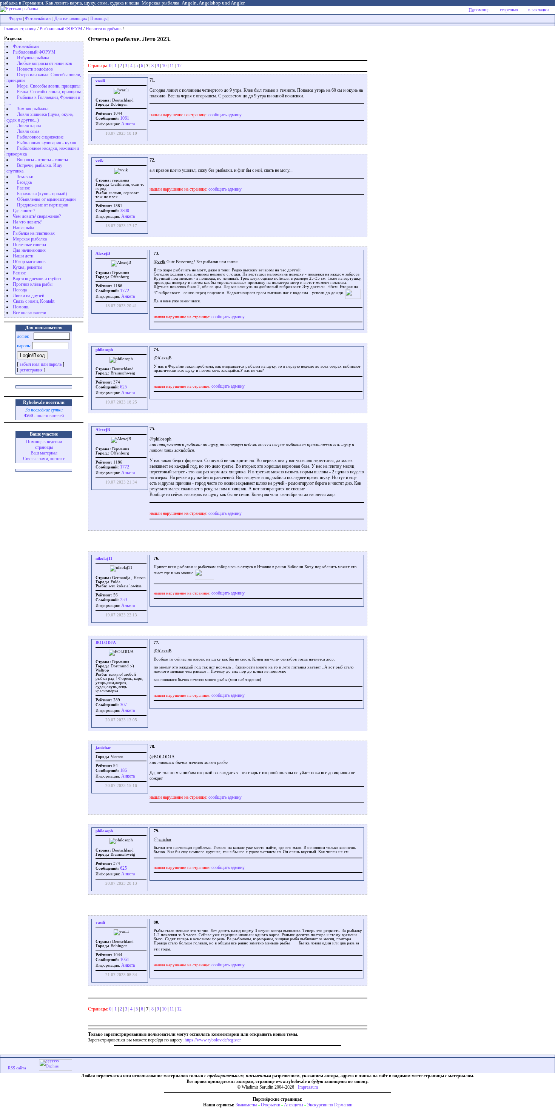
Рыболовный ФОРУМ (61, 28)
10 (164, 65)
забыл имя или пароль (41, 364)
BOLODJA (106, 643)
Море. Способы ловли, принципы (48, 86)
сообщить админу (225, 114)
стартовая (509, 9)
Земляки (25, 176)
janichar (103, 747)
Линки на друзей (28, 295)
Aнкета (128, 123)
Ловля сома (28, 131)
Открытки (270, 1104)
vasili (100, 81)
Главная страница (19, 28)
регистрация (31, 370)
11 (172, 65)
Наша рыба (23, 227)
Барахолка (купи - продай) (42, 193)
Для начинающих (70, 18)
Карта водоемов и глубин (37, 278)
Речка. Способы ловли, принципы (49, 91)
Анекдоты (293, 1104)
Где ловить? (24, 210)
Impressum (308, 1087)
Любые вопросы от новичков (44, 63)
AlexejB (103, 253)
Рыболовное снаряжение (40, 137)
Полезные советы (29, 244)
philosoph (104, 350)
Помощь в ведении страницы (44, 444)
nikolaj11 (104, 558)
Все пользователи (29, 312)
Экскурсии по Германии (329, 1104)
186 (123, 770)
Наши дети (23, 256)
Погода (20, 290)
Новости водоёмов (104, 28)
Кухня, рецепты (27, 267)
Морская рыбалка (30, 239)
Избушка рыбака (33, 57)
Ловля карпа (29, 125)
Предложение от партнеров (42, 205)
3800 (124, 210)
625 (123, 387)
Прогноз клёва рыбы (32, 284)
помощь (481, 9)
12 (179, 65)
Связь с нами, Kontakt (33, 301)
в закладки (538, 9)
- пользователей (44, 415)
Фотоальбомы (38, 18)
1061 (124, 118)
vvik (99, 161)
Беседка (24, 182)
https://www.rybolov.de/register (213, 1040)
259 (123, 599)
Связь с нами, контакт (44, 458)
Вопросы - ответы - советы (42, 159)
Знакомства (246, 1104)
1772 (124, 290)
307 (123, 704)
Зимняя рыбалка (32, 108)
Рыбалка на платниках (34, 233)
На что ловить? (27, 222)
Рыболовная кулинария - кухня (46, 142)
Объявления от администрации (46, 199)
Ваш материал (44, 453)
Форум (15, 18)
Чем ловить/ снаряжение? (37, 216)
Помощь (98, 18)
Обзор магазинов (29, 261)
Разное (23, 188)
